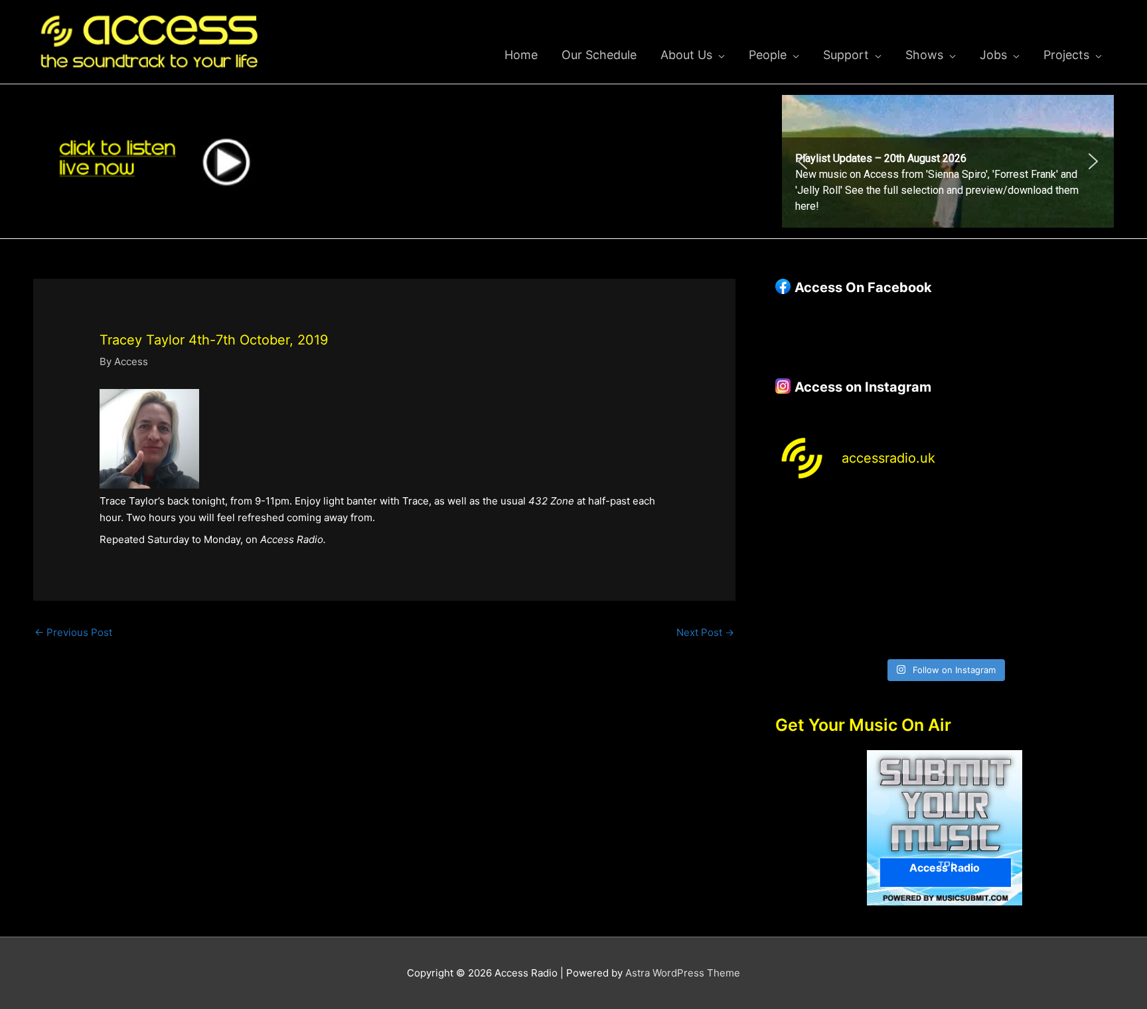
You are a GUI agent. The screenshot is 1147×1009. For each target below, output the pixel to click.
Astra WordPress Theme (682, 973)
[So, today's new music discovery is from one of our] (1074, 523)
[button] (948, 161)
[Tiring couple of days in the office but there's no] (901, 625)
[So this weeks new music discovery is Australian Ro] (1074, 574)
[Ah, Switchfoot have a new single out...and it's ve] (815, 574)
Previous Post (73, 632)
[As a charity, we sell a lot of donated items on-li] (815, 625)
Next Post (705, 632)
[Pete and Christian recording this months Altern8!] (988, 523)
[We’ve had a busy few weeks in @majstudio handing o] (815, 523)
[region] (948, 161)
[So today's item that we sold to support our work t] (988, 574)
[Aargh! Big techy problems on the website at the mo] (901, 523)
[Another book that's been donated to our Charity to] (901, 574)
